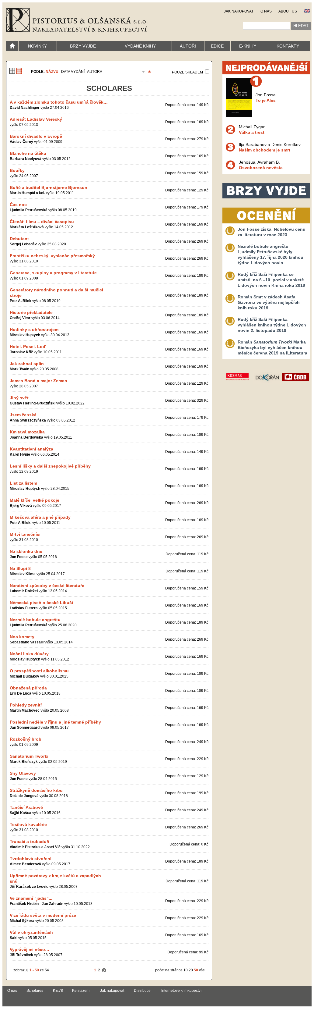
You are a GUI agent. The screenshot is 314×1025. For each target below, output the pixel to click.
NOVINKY (37, 46)
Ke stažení (80, 990)
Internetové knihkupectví (181, 990)
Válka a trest (251, 132)
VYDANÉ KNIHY (140, 46)
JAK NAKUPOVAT (238, 11)
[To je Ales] (239, 115)
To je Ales (266, 100)
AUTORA (94, 71)
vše (202, 970)
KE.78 (58, 990)
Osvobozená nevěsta (261, 167)
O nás (12, 990)
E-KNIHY (247, 46)
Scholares (34, 990)
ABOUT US (287, 11)
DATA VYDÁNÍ (73, 71)
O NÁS (266, 11)
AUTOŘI (188, 46)
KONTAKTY (288, 46)
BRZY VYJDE (83, 46)
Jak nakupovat (112, 990)
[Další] (104, 970)
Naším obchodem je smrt (264, 150)
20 (191, 970)
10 (185, 970)
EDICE (217, 46)
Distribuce (142, 990)
